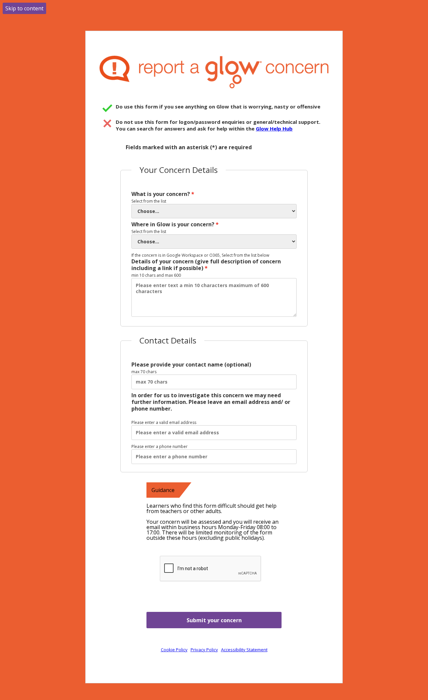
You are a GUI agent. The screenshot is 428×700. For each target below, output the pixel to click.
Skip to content (24, 8)
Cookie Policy (174, 650)
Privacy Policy (204, 650)
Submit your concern (214, 620)
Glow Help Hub (274, 128)
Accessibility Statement (244, 650)
